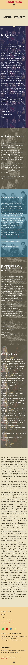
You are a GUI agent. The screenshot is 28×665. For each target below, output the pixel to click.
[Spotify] (3, 629)
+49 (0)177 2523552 (6, 620)
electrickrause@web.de (7, 623)
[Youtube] (7, 629)
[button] (14, 4)
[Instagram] (15, 629)
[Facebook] (11, 629)
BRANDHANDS (4, 659)
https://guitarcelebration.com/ (10, 237)
